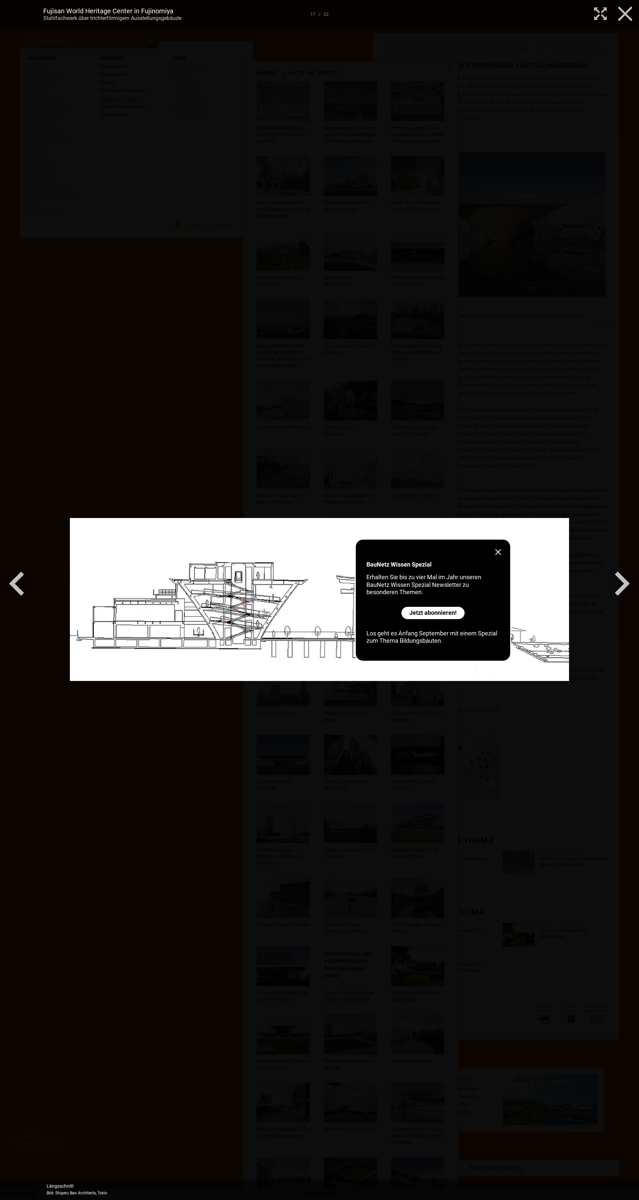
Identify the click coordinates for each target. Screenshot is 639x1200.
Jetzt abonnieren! (433, 612)
